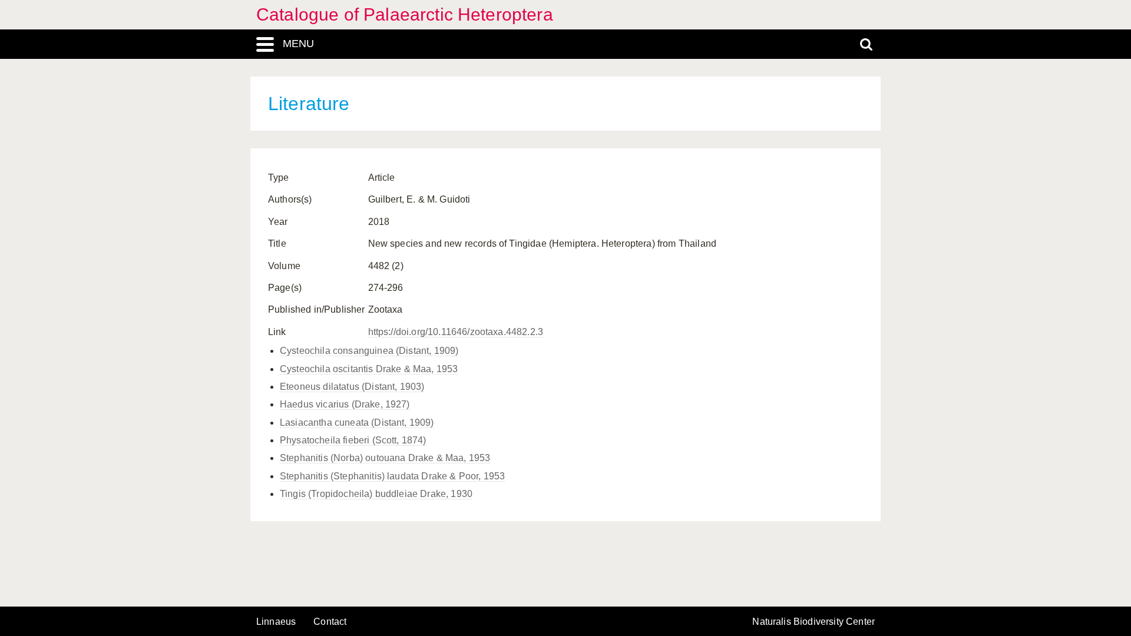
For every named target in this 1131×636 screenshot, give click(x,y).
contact (329, 622)
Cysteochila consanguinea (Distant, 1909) (369, 351)
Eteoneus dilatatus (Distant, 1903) (352, 387)
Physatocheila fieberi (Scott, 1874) (353, 440)
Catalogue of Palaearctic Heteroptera (404, 14)
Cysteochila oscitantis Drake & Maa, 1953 (369, 369)
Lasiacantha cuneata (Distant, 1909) (357, 423)
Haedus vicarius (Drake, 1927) (345, 404)
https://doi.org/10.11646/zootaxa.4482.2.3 (456, 332)
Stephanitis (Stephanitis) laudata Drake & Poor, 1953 (392, 476)
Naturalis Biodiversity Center (813, 622)
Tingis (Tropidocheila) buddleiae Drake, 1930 (376, 494)
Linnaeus (276, 622)
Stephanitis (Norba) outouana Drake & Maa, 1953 (385, 458)
